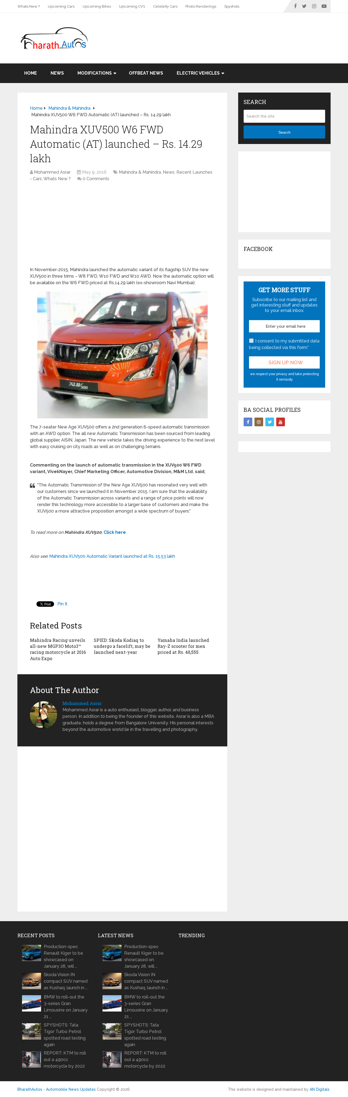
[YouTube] (280, 422)
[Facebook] (248, 422)
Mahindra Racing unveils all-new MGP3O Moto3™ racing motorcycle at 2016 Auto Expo (58, 649)
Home (30, 73)
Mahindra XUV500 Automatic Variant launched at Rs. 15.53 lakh (112, 556)
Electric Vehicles (198, 73)
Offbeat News (146, 73)
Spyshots (231, 6)
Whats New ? (28, 6)
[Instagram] (258, 422)
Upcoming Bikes (97, 6)
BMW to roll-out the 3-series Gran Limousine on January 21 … (66, 1006)
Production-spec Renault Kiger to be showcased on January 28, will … (63, 956)
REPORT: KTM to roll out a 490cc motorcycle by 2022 (65, 1059)
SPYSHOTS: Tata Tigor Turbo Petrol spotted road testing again (65, 1034)
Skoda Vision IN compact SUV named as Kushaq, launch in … (66, 981)
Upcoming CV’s (132, 6)
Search (284, 132)
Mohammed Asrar (52, 172)
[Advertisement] (232, 30)
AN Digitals (320, 1089)
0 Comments (96, 178)
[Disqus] (122, 829)
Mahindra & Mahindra (140, 172)
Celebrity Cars (165, 6)
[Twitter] (269, 422)
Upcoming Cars (61, 6)
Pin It (62, 603)
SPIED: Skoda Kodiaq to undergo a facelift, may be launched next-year (122, 646)
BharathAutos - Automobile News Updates (56, 1089)
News (57, 73)
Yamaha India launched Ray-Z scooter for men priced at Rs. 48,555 (183, 646)
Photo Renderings (200, 6)
